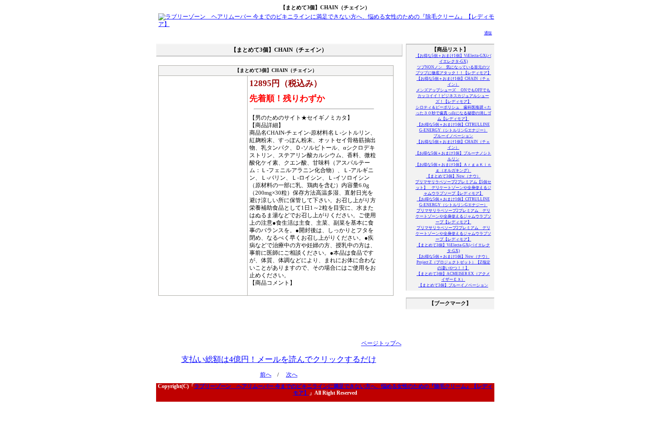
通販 (488, 33)
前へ (265, 375)
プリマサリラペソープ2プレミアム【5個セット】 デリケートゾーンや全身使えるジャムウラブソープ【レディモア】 (453, 188)
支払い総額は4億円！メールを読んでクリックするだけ (278, 359)
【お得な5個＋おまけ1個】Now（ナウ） (453, 256)
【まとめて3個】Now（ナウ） (453, 176)
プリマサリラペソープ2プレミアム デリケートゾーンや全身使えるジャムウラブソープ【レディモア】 (453, 216)
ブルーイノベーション (453, 136)
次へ (292, 375)
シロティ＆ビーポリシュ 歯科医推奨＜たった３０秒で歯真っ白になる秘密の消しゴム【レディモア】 (453, 113)
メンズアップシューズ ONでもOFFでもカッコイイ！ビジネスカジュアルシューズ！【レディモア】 (453, 96)
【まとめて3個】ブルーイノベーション (453, 285)
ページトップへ (381, 343)
